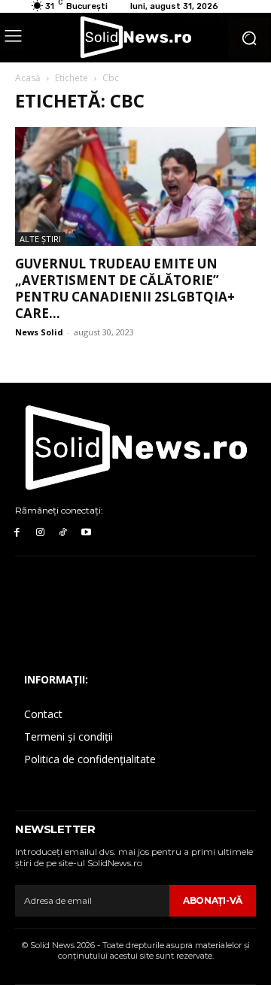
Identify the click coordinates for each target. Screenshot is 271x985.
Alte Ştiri (40, 238)
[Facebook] (17, 533)
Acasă (28, 77)
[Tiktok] (64, 533)
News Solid (39, 332)
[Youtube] (86, 533)
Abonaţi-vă (212, 900)
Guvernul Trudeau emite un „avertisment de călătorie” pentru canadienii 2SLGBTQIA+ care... (125, 288)
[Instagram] (40, 533)
